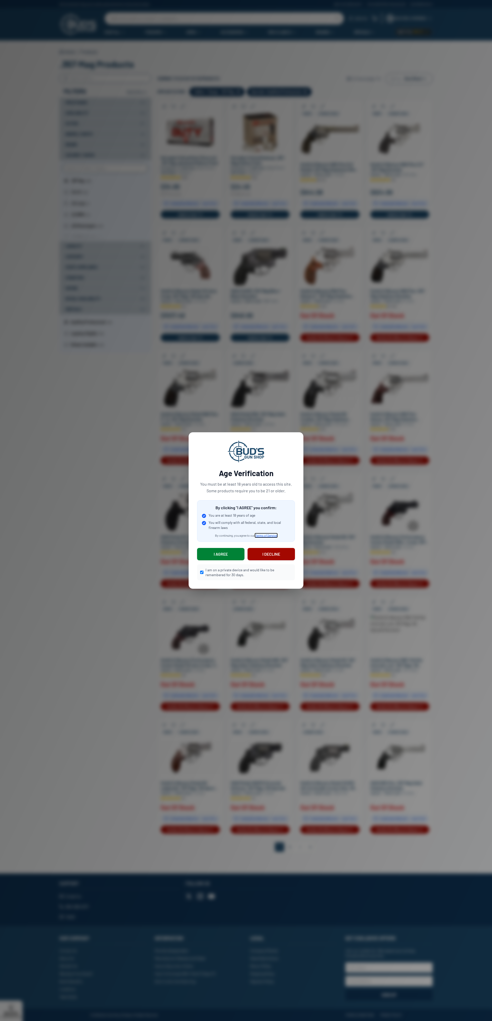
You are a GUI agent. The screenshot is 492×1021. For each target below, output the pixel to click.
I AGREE (221, 554)
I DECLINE (271, 554)
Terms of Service (266, 535)
